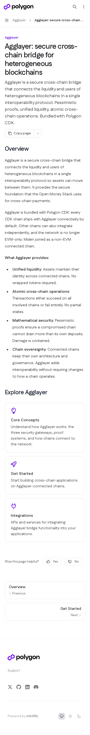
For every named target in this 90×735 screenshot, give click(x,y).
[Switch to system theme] (61, 716)
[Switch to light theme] (70, 716)
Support (14, 670)
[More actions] (83, 6)
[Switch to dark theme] (79, 716)
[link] (45, 427)
